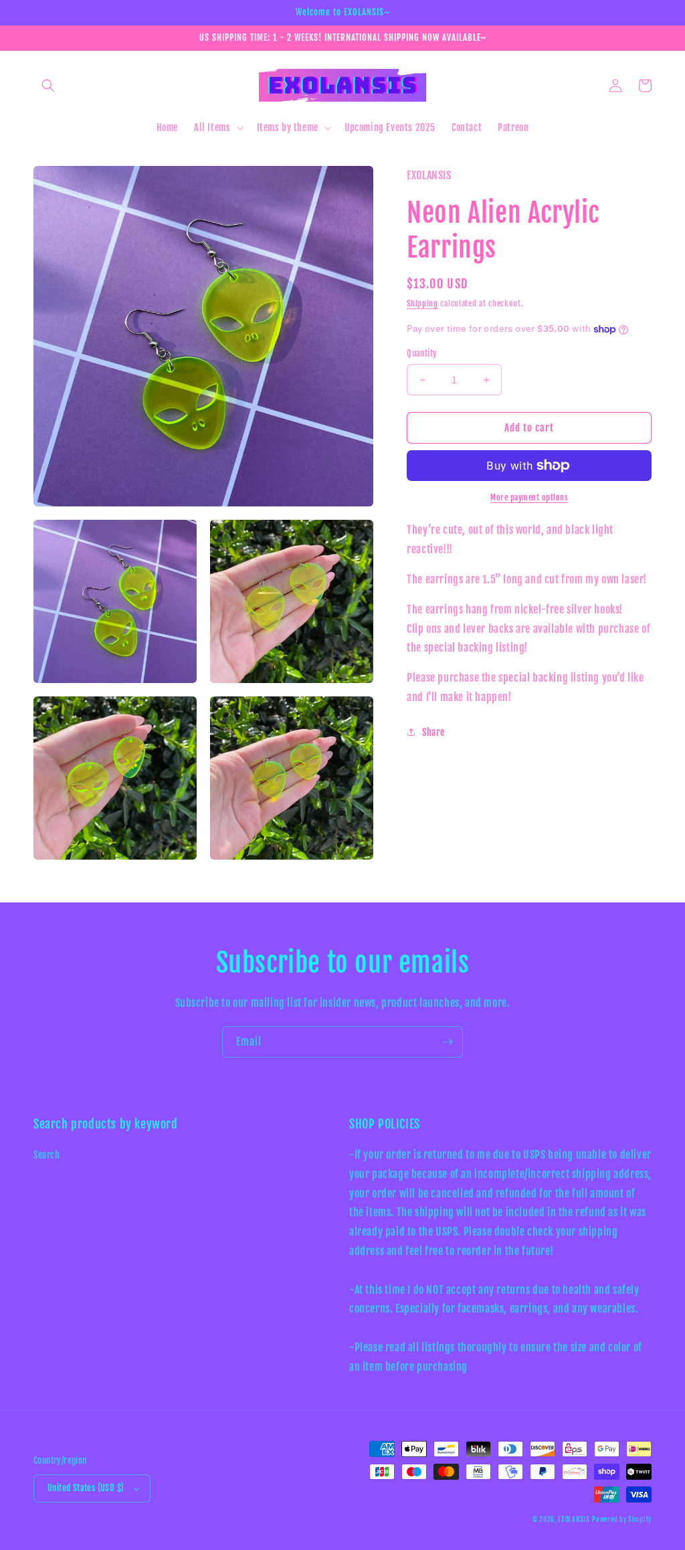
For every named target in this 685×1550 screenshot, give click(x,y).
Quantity (422, 353)
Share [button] (433, 732)
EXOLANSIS (573, 1519)
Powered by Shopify (622, 1519)
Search (46, 1155)
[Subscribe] (447, 1042)
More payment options (529, 497)
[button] (48, 85)
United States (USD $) (85, 1487)
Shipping (422, 303)
